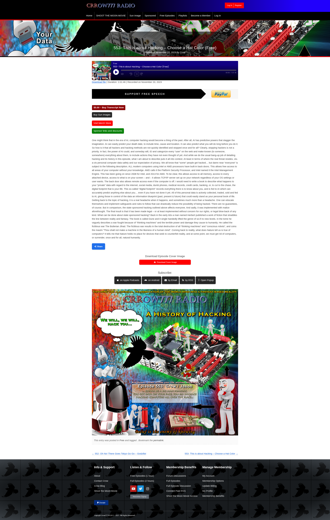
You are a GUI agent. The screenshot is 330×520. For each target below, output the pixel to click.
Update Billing (209, 486)
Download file (99, 82)
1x (137, 74)
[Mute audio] (124, 74)
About (97, 476)
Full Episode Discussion (178, 486)
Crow (182, 52)
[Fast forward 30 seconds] (144, 74)
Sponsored (150, 15)
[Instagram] (147, 488)
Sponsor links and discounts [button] (107, 131)
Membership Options (213, 481)
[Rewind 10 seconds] (131, 74)
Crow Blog (99, 486)
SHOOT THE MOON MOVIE (111, 15)
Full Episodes (137, 481)
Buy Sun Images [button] (101, 114)
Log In (229, 5)
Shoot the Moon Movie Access (181, 496)
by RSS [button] (189, 280)
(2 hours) (149, 481)
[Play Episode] (116, 72)
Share (99, 246)
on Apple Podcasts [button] (129, 280)
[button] (101, 502)
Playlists (183, 15)
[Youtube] (133, 488)
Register (238, 5)
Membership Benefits (213, 496)
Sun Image (135, 15)
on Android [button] (153, 280)
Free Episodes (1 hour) (142, 476)
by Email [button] (172, 280)
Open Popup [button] (207, 280)
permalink (158, 440)
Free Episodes (167, 15)
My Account (208, 476)
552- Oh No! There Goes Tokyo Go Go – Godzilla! (119, 453)
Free (121, 440)
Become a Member (201, 15)
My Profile (207, 491)
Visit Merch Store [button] (102, 123)
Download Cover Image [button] (166, 262)
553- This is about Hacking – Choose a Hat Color (211, 453)
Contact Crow (101, 481)
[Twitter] (140, 488)
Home (89, 15)
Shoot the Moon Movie (105, 491)
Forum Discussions (176, 476)
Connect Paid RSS (176, 491)
